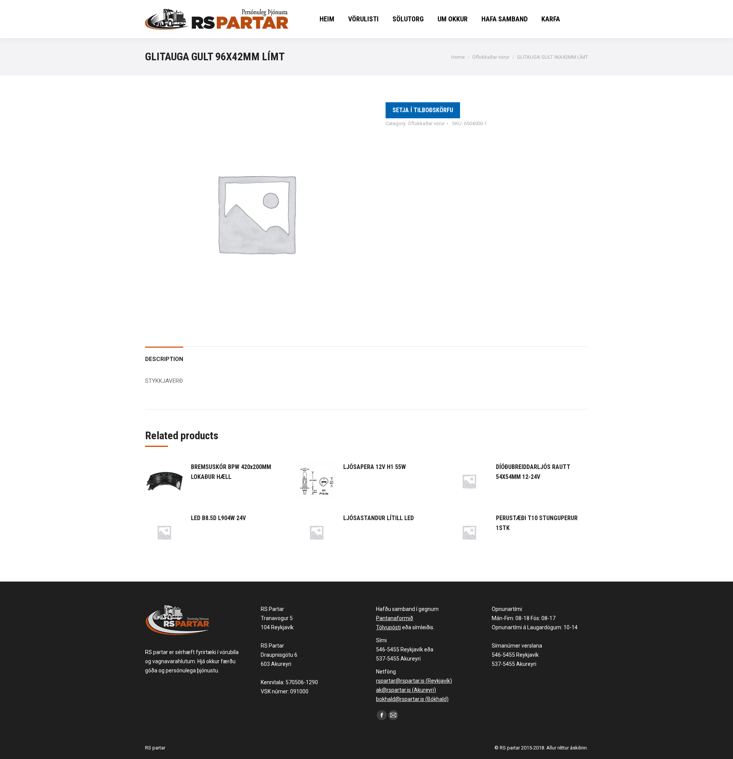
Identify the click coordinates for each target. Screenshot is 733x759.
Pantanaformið (394, 618)
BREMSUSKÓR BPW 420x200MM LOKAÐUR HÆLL (231, 471)
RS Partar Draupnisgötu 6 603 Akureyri (279, 655)
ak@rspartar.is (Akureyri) (406, 690)
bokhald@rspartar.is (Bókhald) (412, 699)
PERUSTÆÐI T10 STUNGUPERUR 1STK (537, 523)
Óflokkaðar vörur (426, 123)
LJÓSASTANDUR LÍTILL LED (378, 518)
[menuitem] (327, 19)
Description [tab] (164, 359)
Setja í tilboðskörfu (422, 110)
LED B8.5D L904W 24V (218, 518)
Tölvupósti (388, 627)
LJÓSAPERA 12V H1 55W (374, 467)
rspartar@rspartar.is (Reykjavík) (414, 681)
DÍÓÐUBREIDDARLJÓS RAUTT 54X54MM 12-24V (533, 471)
